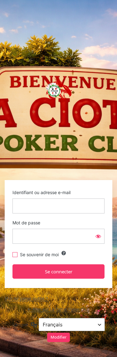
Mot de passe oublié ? (26, 298)
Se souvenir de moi (39, 254)
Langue (20, 324)
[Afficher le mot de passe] (98, 236)
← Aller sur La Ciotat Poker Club (58, 309)
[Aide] (63, 253)
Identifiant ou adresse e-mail (41, 192)
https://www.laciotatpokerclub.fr (59, 90)
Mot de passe (26, 222)
